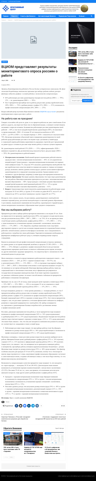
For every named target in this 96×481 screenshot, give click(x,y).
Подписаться (87, 100)
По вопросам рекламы (15, 1)
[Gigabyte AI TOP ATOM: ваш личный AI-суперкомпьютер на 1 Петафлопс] (33, 439)
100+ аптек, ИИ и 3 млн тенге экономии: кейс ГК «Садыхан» (86, 53)
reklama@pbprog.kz (63, 476)
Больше (82, 16)
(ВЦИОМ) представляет (48, 111)
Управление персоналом (67, 16)
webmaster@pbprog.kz (88, 476)
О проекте (4, 1)
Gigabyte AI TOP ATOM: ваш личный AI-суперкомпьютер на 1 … (86, 62)
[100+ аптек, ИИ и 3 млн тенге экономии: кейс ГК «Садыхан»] (12, 439)
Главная (5, 16)
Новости (14, 16)
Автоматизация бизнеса (47, 16)
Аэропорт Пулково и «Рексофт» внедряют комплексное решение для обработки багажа (15, 419)
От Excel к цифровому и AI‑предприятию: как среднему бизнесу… (86, 79)
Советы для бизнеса (27, 16)
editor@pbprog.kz (75, 476)
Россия (7, 401)
